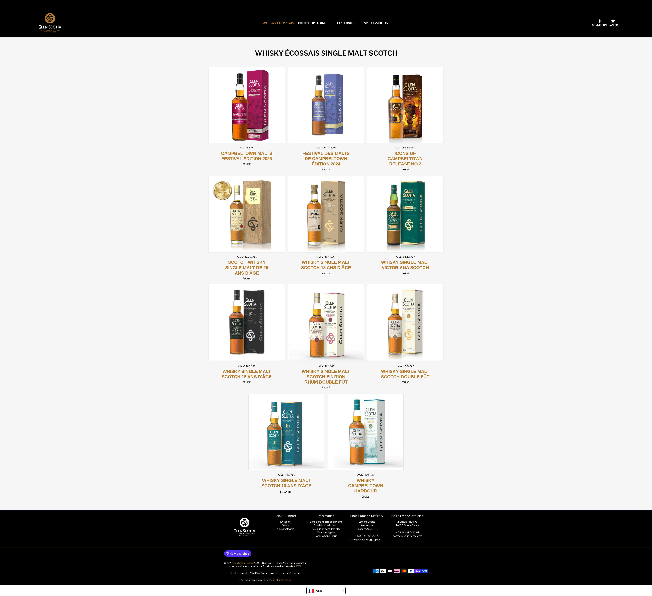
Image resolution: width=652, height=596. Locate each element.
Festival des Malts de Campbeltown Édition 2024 (326, 158)
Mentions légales (326, 532)
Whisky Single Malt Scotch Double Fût (405, 374)
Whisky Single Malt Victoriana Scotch (405, 265)
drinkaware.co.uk (282, 579)
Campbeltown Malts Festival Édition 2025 (246, 156)
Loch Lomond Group (326, 535)
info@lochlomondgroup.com (366, 539)
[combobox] (326, 590)
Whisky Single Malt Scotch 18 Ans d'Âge (326, 265)
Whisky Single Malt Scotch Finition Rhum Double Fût (326, 377)
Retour (285, 525)
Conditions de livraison (326, 525)
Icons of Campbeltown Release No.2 (405, 158)
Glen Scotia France (242, 562)
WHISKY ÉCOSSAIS (278, 23)
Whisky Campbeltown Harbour (365, 485)
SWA (298, 566)
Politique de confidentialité (326, 528)
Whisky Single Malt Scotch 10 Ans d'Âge (286, 483)
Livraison (285, 521)
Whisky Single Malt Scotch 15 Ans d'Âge (247, 374)
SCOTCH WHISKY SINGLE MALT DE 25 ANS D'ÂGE (246, 267)
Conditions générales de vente (326, 521)
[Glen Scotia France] (50, 23)
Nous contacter (285, 528)
